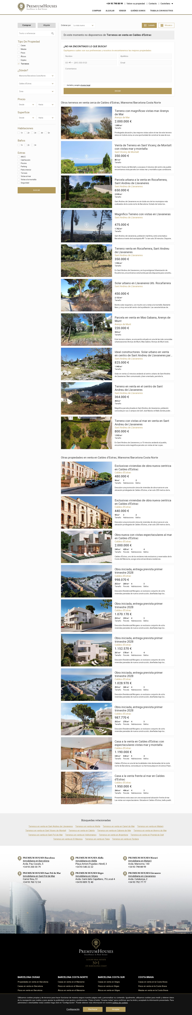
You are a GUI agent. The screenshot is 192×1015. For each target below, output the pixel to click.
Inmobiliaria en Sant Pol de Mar (39, 876)
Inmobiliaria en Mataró (140, 861)
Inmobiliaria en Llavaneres (142, 876)
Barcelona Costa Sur (111, 977)
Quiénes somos (138, 10)
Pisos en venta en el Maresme (71, 986)
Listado (151, 25)
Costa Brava (146, 977)
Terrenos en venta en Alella (87, 826)
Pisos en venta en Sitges (108, 986)
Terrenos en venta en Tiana (97, 839)
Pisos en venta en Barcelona (30, 990)
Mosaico (168, 25)
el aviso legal (85, 85)
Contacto (153, 3)
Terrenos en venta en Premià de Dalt (147, 834)
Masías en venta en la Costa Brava (153, 990)
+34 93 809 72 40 (84, 882)
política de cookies (120, 1003)
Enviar (118, 91)
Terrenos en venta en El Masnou (68, 839)
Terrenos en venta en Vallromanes (80, 834)
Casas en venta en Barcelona (30, 986)
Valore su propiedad (136, 3)
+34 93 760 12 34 (32, 882)
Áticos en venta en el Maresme (71, 990)
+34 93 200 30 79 (32, 867)
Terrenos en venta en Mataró (150, 826)
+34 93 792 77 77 (137, 882)
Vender (122, 10)
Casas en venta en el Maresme (71, 981)
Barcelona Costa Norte (73, 977)
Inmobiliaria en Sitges (86, 876)
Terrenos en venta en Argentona (113, 834)
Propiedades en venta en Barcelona (33, 981)
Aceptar (115, 1009)
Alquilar (110, 10)
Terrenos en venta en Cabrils (82, 830)
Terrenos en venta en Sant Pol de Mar (45, 834)
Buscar (36, 190)
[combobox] (68, 62)
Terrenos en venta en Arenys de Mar (150, 830)
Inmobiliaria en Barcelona (36, 861)
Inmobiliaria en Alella (86, 861)
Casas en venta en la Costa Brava (152, 981)
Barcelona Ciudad (29, 977)
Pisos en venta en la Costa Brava (152, 986)
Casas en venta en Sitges (109, 981)
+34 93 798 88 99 (114, 3)
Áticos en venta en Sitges (109, 990)
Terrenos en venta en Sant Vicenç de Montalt (45, 830)
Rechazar (92, 1009)
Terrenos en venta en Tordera (125, 839)
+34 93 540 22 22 (84, 867)
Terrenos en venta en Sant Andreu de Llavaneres (51, 826)
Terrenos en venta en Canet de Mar (119, 826)
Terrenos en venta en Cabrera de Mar (114, 830)
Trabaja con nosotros (161, 10)
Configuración (73, 1009)
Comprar (96, 10)
